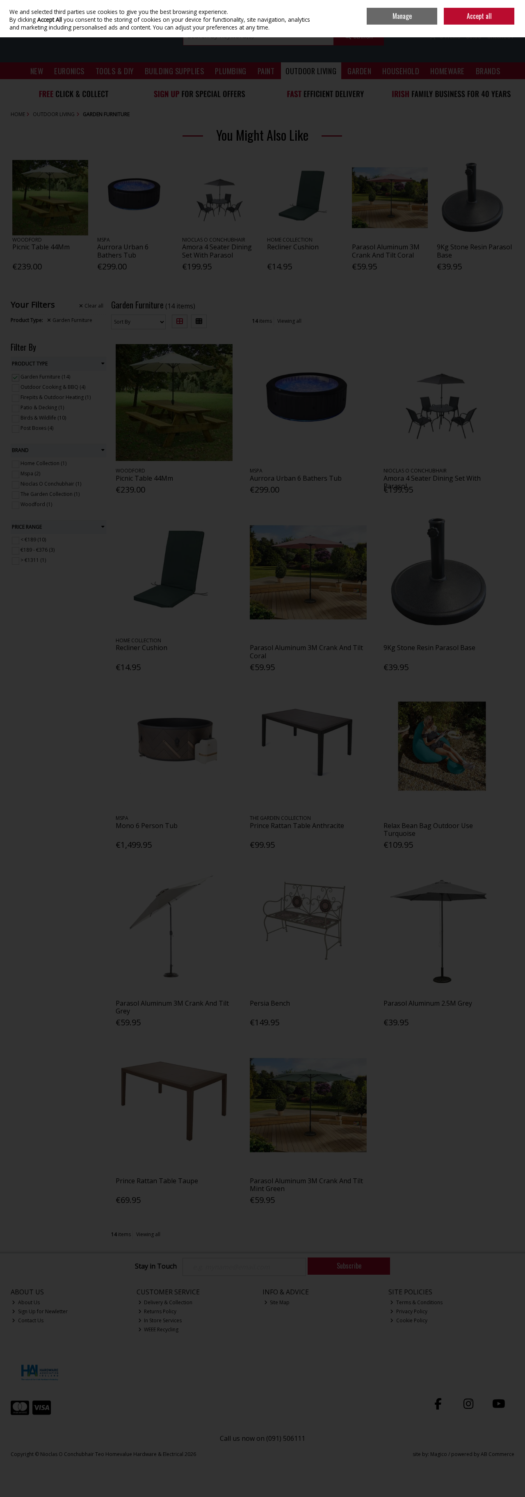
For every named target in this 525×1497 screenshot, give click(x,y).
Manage (402, 16)
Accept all (479, 16)
